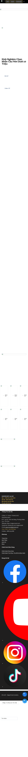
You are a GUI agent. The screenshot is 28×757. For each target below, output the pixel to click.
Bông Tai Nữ (7, 747)
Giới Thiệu (4, 540)
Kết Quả (5, 709)
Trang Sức (4, 538)
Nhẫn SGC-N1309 (24, 400)
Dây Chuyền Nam (9, 738)
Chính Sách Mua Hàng (8, 551)
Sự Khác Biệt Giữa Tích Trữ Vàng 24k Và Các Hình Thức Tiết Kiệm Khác (20, 457)
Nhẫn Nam (16, 396)
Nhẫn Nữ (6, 396)
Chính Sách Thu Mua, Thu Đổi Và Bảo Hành (13, 553)
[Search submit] (3, 705)
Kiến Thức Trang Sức (9, 54)
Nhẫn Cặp (7, 736)
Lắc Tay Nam (8, 741)
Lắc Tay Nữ (7, 743)
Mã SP (4, 726)
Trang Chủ (5, 722)
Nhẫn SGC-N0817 (5, 423)
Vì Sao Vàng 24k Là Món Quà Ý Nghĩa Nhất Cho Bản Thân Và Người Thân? (7, 457)
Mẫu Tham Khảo (7, 730)
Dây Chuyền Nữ (8, 740)
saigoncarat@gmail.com (11, 527)
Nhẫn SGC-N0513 (14, 423)
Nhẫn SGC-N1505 (24, 423)
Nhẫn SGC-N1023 (14, 400)
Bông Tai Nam (8, 745)
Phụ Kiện (6, 749)
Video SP (5, 728)
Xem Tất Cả (6, 712)
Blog (3, 544)
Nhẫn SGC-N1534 (5, 400)
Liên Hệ (4, 542)
